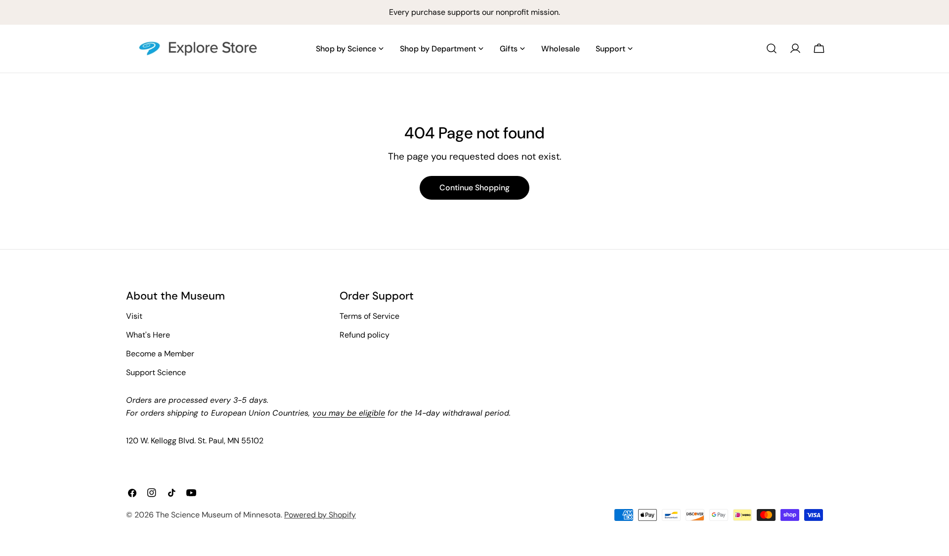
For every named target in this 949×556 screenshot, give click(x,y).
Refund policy (364, 335)
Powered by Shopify (320, 515)
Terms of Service (369, 316)
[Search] (771, 48)
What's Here (148, 335)
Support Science (156, 372)
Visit (134, 316)
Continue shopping (474, 187)
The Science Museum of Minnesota (218, 515)
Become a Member (160, 353)
